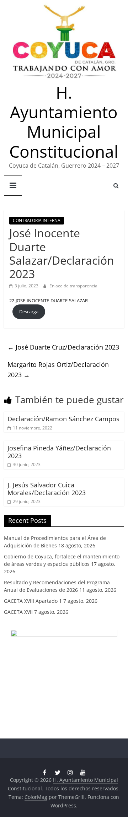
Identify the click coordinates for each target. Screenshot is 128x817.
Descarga (28, 311)
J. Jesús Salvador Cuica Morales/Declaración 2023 (46, 489)
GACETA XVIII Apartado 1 (33, 600)
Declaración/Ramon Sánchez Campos (63, 419)
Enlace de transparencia (73, 286)
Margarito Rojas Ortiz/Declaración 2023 (58, 369)
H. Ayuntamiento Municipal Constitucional (63, 121)
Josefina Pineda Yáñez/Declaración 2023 (59, 452)
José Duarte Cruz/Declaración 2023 (63, 347)
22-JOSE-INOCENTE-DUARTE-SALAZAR (48, 300)
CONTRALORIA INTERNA (36, 220)
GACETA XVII (18, 611)
